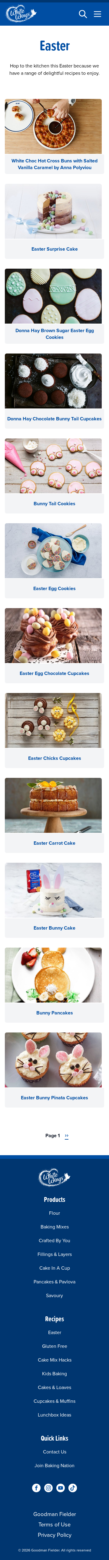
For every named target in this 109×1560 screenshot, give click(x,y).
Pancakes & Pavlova (54, 1281)
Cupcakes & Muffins (54, 1401)
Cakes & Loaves (54, 1387)
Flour (54, 1213)
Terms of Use (54, 1524)
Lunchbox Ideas (54, 1414)
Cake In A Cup (54, 1268)
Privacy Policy (54, 1535)
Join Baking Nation (54, 1465)
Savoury (54, 1295)
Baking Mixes (55, 1226)
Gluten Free (54, 1346)
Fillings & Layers (55, 1254)
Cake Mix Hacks (54, 1359)
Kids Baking (54, 1373)
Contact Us (54, 1451)
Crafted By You (54, 1240)
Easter (54, 1332)
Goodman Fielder (54, 1514)
